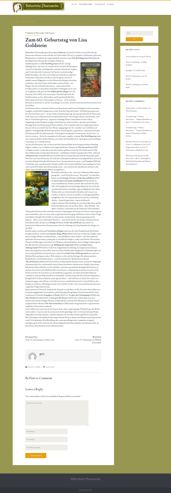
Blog (74, 4)
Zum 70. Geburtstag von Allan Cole (39, 340)
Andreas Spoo (130, 108)
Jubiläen (50, 367)
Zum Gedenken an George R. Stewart (138, 57)
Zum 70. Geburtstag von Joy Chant (137, 122)
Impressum (85, 490)
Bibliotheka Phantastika (85, 479)
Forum (110, 4)
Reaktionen (28, 22)
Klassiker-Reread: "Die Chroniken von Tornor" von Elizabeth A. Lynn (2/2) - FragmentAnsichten (139, 144)
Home (16, 22)
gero (53, 33)
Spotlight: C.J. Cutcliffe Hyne (135, 70)
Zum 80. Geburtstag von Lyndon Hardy (137, 86)
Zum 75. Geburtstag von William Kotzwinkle (88, 341)
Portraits (100, 4)
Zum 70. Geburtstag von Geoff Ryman (136, 77)
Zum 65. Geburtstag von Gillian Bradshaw (136, 63)
